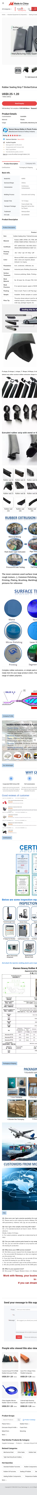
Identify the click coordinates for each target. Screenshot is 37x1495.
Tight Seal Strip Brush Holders (13, 1457)
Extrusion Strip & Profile (9, 1427)
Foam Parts (23, 1427)
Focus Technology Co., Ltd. (25, 1487)
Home (3, 14)
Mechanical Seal (8, 1452)
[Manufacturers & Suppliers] (18, 3)
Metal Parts (5, 1431)
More (3, 1480)
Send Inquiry (19, 103)
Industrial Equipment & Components (17, 14)
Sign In (5, 154)
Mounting (23, 1431)
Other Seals (21, 1452)
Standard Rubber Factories (12, 1467)
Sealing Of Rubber (25, 1471)
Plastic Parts (6, 1424)
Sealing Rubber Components (12, 1476)
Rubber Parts (24, 1424)
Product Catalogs (29, 1420)
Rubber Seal (32, 1452)
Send (18, 1337)
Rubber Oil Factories (10, 1471)
